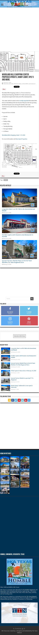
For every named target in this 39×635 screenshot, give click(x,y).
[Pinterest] (19, 400)
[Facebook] (12, 400)
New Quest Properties (21, 139)
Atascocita (6, 83)
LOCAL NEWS (25, 83)
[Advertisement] (19, 29)
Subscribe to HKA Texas (19, 336)
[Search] (31, 298)
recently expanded (24, 100)
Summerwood (32, 83)
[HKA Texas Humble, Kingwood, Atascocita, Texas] (19, 3)
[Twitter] (16, 400)
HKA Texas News (17, 83)
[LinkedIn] (22, 400)
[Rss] (9, 400)
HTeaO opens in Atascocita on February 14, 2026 (23, 370)
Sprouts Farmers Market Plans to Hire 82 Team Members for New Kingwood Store (17, 261)
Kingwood (32, 589)
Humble (27, 589)
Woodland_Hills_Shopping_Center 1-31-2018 (13, 135)
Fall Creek (11, 83)
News (6, 180)
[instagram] (29, 400)
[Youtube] (25, 400)
